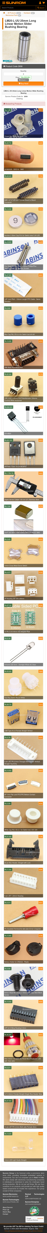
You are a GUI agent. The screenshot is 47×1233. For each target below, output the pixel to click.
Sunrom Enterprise (32, 1202)
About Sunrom (8, 1207)
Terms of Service (38, 1231)
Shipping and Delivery (15, 1231)
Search (41, 8)
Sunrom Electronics (10, 1194)
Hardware (29, 13)
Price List (6, 1209)
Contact (5, 1214)
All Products (14, 13)
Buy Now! (24, 83)
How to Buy (7, 1212)
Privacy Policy (27, 1231)
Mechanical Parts (13, 15)
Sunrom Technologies (11, 1199)
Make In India (39, 1177)
